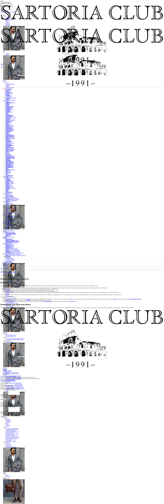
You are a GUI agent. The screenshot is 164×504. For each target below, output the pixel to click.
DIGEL (7, 123)
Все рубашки (8, 242)
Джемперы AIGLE (10, 433)
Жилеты (7, 426)
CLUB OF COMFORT (10, 100)
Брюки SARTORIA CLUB (11, 248)
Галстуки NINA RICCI (11, 197)
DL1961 (7, 125)
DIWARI (7, 124)
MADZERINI (8, 154)
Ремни (7, 204)
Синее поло (8, 444)
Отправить (3, 399)
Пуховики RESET (10, 302)
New (4, 96)
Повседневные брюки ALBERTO (13, 252)
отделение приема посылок (135, 299)
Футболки (8, 425)
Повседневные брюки (10, 217)
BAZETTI (8, 110)
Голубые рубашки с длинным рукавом (14, 385)
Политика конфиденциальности (8, 379)
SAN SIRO (8, 175)
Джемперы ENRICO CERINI (12, 434)
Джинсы (7, 218)
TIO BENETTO (9, 187)
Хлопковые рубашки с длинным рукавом (15, 387)
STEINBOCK (9, 184)
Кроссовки (8, 476)
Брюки (7, 18)
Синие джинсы (9, 261)
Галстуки (8, 198)
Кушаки (7, 203)
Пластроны (8, 199)
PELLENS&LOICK (10, 167)
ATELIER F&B (9, 88)
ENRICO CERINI (9, 126)
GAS (7, 132)
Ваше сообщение (4, 394)
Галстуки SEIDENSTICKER (12, 198)
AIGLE (7, 101)
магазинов (28, 300)
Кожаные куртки (9, 229)
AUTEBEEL (8, 108)
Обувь (7, 21)
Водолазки (8, 419)
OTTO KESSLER (9, 165)
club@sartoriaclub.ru (47, 301)
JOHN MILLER (9, 147)
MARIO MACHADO (10, 137)
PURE (7, 170)
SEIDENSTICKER (10, 181)
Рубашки (8, 24)
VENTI (7, 190)
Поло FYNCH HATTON (11, 438)
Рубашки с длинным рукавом (12, 372)
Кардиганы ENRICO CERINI (12, 437)
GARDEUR (8, 131)
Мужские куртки (9, 225)
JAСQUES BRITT (10, 125)
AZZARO (8, 109)
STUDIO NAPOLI (10, 185)
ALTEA (7, 105)
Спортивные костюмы (10, 234)
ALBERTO (8, 103)
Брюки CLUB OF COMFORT (12, 249)
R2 (6, 172)
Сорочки (7, 422)
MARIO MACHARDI (10, 158)
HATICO (7, 139)
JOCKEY (8, 146)
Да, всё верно (3, 3)
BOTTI (7, 113)
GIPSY (7, 137)
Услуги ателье (6, 264)
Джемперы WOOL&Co (11, 430)
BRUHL (7, 114)
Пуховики (8, 227)
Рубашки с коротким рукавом (12, 373)
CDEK (114, 299)
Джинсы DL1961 (9, 243)
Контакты (5, 265)
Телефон (2, 386)
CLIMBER (8, 118)
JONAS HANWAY (10, 148)
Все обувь (8, 257)
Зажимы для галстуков (11, 188)
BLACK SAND (9, 111)
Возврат (5, 263)
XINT (7, 174)
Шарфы (7, 202)
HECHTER (8, 141)
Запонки (7, 206)
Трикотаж (8, 25)
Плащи (7, 226)
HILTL (7, 143)
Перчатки (8, 208)
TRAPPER (8, 188)
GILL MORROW (9, 136)
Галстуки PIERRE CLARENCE (12, 199)
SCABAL (8, 178)
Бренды (4, 100)
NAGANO (8, 160)
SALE (4, 88)
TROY (7, 189)
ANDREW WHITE (10, 87)
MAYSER (8, 159)
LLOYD (7, 152)
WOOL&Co (8, 193)
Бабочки (7, 200)
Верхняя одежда (9, 19)
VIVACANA (8, 170)
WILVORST (8, 171)
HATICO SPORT (9, 140)
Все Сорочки (8, 371)
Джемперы (8, 420)
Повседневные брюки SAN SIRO (13, 250)
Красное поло (9, 445)
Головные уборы (9, 212)
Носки (7, 211)
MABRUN (8, 153)
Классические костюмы (11, 233)
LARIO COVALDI (10, 150)
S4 (6, 174)
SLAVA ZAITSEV (9, 182)
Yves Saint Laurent (9, 196)
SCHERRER (8, 180)
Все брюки (8, 221)
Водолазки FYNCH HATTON (12, 428)
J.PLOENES (8, 144)
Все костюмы (8, 235)
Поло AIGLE (8, 440)
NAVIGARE (8, 161)
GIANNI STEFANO (10, 135)
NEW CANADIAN (10, 143)
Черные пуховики (9, 306)
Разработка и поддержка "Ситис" (8, 380)
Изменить (9, 3)
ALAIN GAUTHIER (10, 102)
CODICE (8, 121)
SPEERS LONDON (10, 183)
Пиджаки (8, 23)
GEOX (7, 133)
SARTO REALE (9, 176)
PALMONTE (8, 166)
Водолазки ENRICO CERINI (12, 429)
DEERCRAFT (9, 122)
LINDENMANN (9, 151)
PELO (7, 168)
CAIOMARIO (9, 115)
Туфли (7, 475)
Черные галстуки (9, 203)
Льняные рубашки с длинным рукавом (14, 386)
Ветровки (8, 223)
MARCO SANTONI (10, 155)
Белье (7, 210)
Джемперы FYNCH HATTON (12, 431)
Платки (7, 205)
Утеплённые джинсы (10, 260)
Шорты (7, 219)
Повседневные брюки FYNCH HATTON (15, 253)
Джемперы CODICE (10, 435)
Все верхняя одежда (10, 230)
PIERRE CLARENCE (10, 169)
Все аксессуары (9, 213)
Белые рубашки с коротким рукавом (13, 382)
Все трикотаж (9, 252)
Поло (7, 423)
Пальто (7, 228)
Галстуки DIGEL (9, 194)
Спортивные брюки (10, 237)
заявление (28, 299)
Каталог (5, 369)
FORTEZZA (8, 128)
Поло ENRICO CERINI (11, 441)
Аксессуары (8, 17)
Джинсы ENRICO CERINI (11, 242)
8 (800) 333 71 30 (4, 272)
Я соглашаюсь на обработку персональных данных (13, 397)
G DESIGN (8, 130)
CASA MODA (9, 96)
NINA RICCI (8, 163)
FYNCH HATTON (10, 129)
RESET (7, 173)
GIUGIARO (8, 138)
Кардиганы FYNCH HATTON (12, 436)
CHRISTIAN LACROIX (11, 97)
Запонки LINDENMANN (11, 200)
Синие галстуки (9, 204)
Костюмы (8, 20)
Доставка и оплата (7, 261)
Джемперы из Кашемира (11, 446)
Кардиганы (8, 421)
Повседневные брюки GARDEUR (13, 254)
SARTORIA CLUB (10, 177)
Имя (1, 384)
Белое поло (8, 443)
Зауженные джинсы (10, 259)
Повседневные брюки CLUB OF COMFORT (15, 255)
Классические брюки (10, 232)
